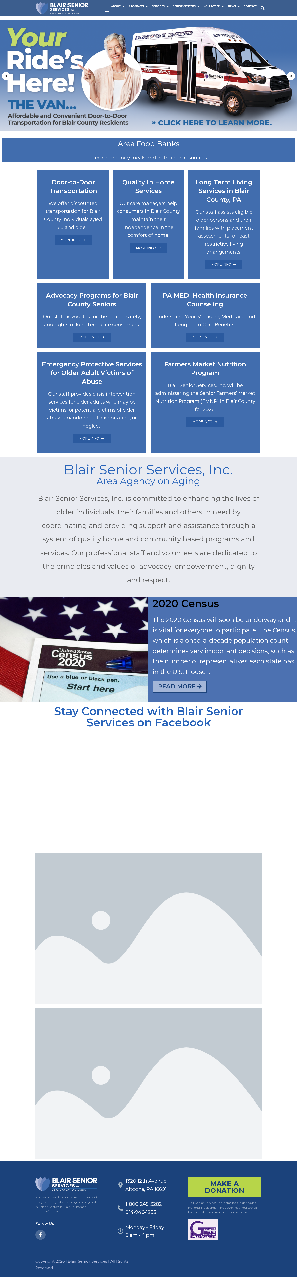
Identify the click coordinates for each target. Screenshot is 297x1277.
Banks (167, 143)
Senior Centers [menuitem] (184, 6)
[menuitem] (107, 6)
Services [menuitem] (158, 6)
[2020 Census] (74, 649)
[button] (263, 8)
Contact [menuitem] (250, 6)
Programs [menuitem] (136, 6)
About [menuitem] (116, 6)
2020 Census (186, 603)
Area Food (136, 143)
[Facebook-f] (40, 1235)
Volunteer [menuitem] (212, 6)
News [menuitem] (232, 6)
